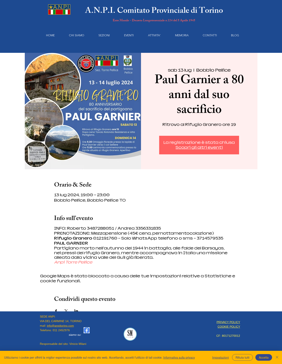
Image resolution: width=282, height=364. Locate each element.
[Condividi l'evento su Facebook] (56, 311)
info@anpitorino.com (60, 325)
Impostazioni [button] (220, 357)
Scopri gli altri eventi (199, 147)
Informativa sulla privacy (179, 357)
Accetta (264, 357)
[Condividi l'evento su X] (66, 311)
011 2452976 (61, 330)
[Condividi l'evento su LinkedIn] (76, 311)
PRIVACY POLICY (228, 322)
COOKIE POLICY (229, 326)
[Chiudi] (277, 357)
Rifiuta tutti (242, 357)
